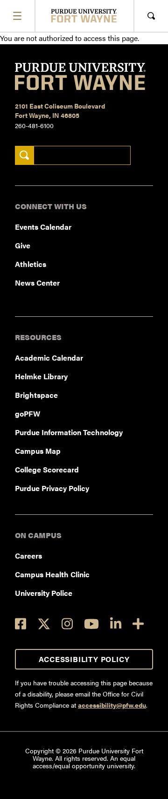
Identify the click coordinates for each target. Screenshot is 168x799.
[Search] (24, 155)
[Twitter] (43, 623)
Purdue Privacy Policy (52, 488)
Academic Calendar (49, 357)
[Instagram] (67, 623)
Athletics (30, 264)
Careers (28, 555)
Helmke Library (41, 376)
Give (22, 245)
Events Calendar (43, 226)
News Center (37, 282)
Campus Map (38, 450)
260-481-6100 (34, 125)
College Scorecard (47, 469)
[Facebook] (20, 623)
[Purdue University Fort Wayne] (84, 15)
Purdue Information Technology (69, 432)
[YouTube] (91, 623)
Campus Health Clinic (52, 574)
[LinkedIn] (115, 623)
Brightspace (36, 394)
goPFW (27, 413)
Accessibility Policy (84, 659)
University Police (43, 592)
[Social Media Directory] (138, 623)
